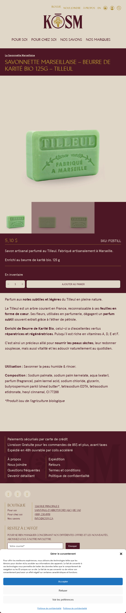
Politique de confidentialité (49, 608)
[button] (121, 553)
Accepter (63, 581)
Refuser (63, 590)
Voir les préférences (63, 599)
